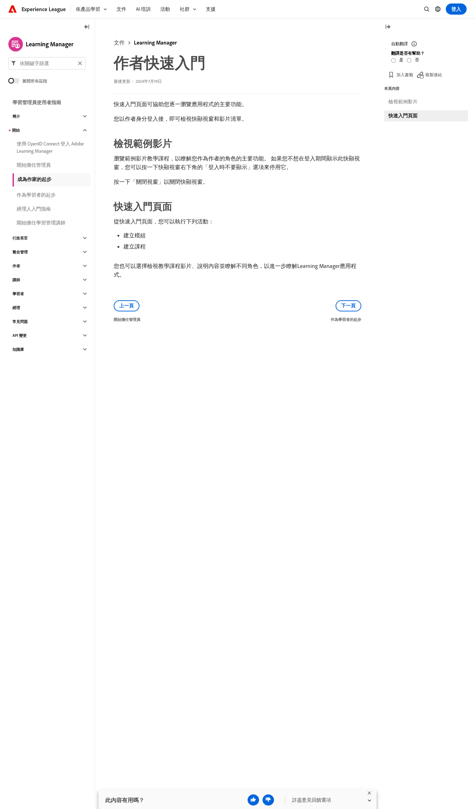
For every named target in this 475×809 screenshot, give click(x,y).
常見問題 (20, 321)
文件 (119, 42)
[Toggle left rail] (87, 27)
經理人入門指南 (34, 209)
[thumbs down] (268, 800)
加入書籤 (404, 74)
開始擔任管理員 (34, 165)
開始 (16, 130)
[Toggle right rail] (387, 27)
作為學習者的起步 (36, 195)
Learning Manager (155, 42)
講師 (16, 279)
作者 (16, 265)
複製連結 (433, 74)
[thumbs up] (253, 800)
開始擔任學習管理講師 (41, 223)
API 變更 (20, 335)
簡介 (16, 116)
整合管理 (20, 251)
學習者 (18, 293)
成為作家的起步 (34, 179)
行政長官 (20, 238)
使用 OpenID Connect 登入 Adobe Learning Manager (50, 147)
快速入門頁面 (403, 115)
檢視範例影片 (403, 101)
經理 (16, 307)
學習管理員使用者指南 (37, 102)
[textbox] (47, 63)
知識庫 (18, 349)
